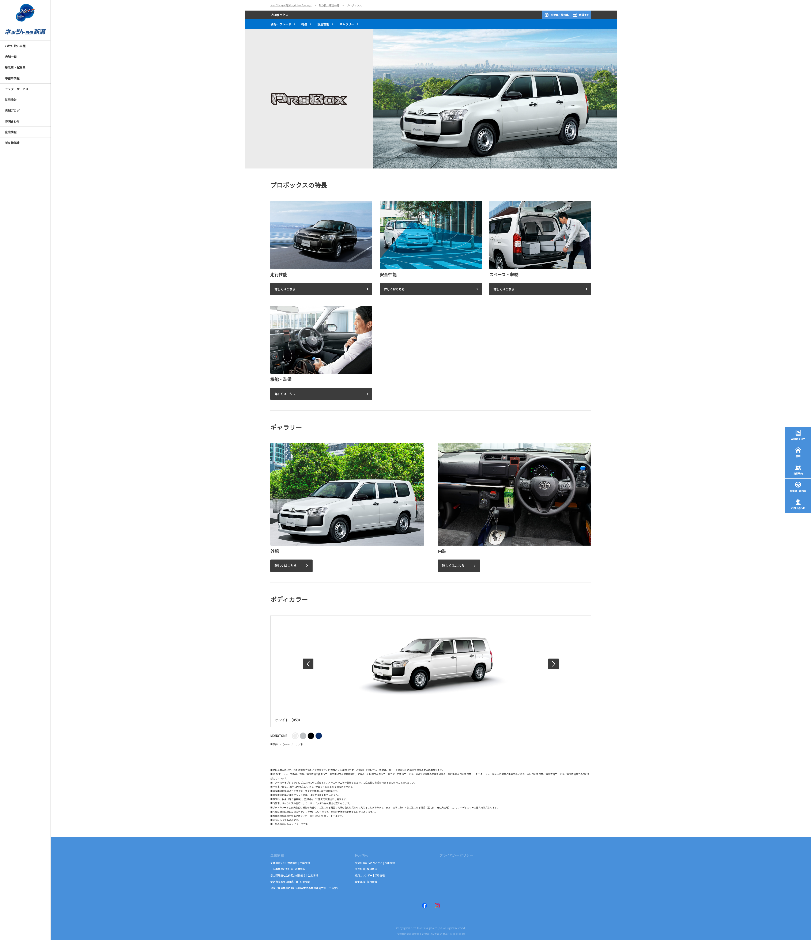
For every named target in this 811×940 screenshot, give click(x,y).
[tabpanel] (431, 98)
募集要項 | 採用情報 (366, 881)
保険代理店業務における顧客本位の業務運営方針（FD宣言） (304, 888)
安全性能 (323, 24)
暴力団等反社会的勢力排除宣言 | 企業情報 (294, 875)
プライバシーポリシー (456, 855)
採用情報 (361, 855)
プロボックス (279, 15)
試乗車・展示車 (560, 14)
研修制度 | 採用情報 (366, 869)
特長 (304, 24)
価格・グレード (281, 24)
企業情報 (277, 855)
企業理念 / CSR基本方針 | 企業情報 (290, 863)
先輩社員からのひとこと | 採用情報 (375, 863)
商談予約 (584, 14)
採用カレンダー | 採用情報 (370, 875)
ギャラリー (346, 24)
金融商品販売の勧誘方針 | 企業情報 (290, 881)
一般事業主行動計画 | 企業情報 (287, 869)
